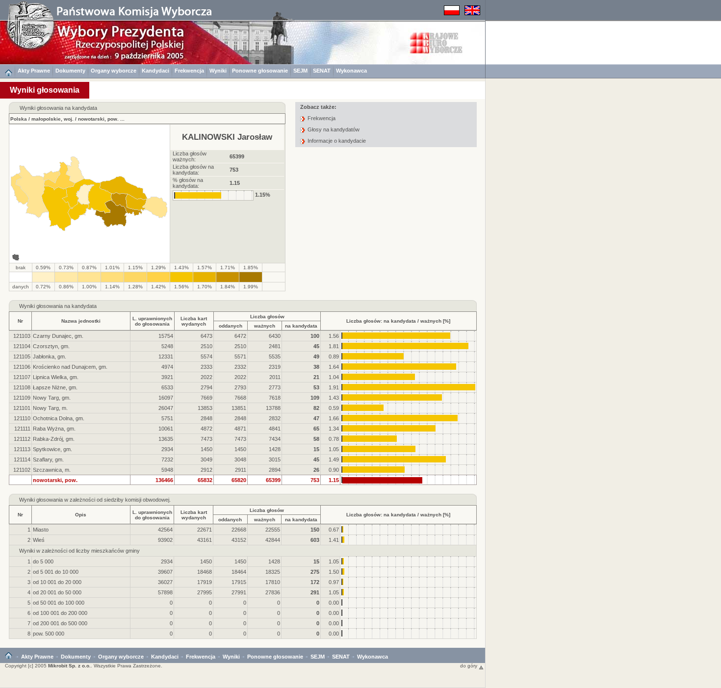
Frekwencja (189, 71)
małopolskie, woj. (52, 119)
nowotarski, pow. (98, 119)
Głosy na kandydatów (334, 129)
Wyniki (218, 71)
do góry (469, 665)
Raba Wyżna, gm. (54, 429)
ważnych (264, 326)
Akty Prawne (34, 71)
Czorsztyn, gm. (51, 346)
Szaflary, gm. (48, 459)
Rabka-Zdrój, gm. (54, 439)
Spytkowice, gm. (52, 449)
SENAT (322, 71)
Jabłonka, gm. (49, 356)
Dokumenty (70, 71)
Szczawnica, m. (52, 470)
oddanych (230, 326)
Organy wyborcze (113, 71)
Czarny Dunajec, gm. (58, 336)
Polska (18, 119)
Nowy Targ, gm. (52, 398)
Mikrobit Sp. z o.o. (69, 665)
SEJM (300, 71)
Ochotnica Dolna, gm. (58, 418)
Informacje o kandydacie (337, 141)
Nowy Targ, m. (50, 408)
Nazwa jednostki (81, 321)
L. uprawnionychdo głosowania (152, 321)
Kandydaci (155, 71)
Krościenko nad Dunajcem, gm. (70, 367)
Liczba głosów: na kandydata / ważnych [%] (398, 321)
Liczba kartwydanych (193, 321)
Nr (20, 321)
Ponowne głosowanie (260, 71)
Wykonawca (351, 71)
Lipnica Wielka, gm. (55, 377)
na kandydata (301, 326)
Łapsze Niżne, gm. (55, 387)
